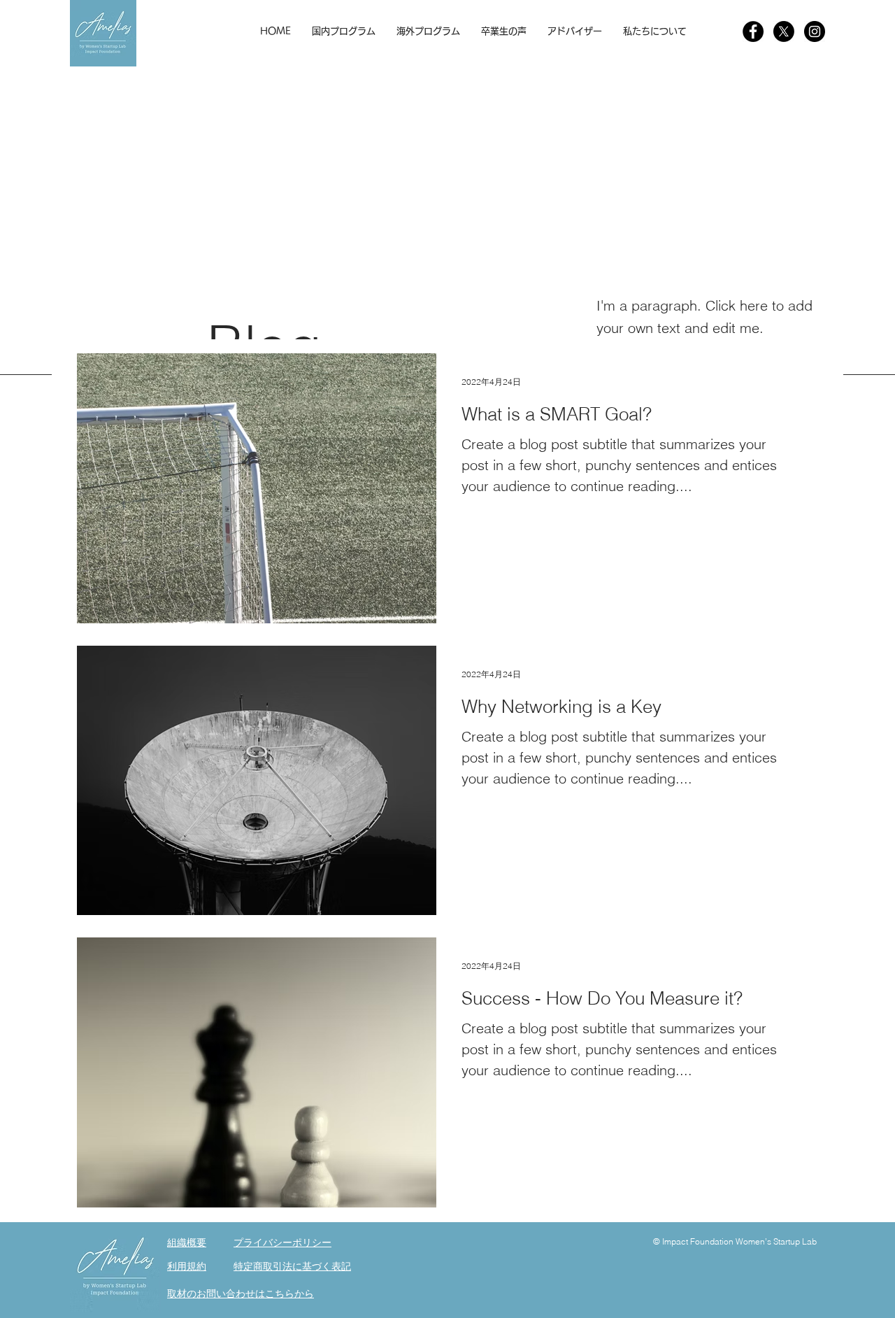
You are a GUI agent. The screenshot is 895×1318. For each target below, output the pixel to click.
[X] (783, 31)
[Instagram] (814, 31)
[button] (343, 31)
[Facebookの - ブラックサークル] (753, 31)
